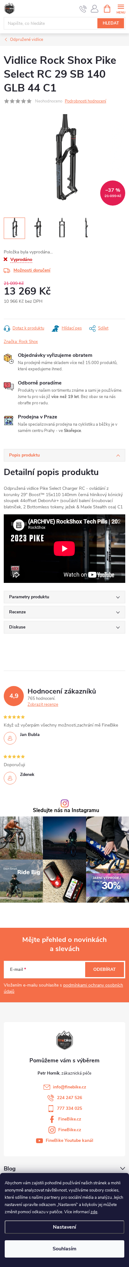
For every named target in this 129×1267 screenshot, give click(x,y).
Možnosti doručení (31, 270)
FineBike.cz (69, 1119)
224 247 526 (69, 1098)
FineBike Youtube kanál (69, 1140)
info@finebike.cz (69, 1087)
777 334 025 (69, 1108)
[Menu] (120, 8)
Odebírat (104, 969)
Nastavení (64, 1227)
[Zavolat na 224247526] (83, 9)
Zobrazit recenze (43, 704)
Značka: (21, 342)
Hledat (111, 23)
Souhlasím (64, 1248)
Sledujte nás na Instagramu (66, 810)
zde (93, 1212)
